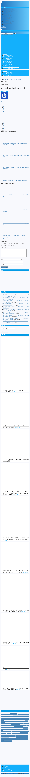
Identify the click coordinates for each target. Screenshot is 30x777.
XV (22, 714)
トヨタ (18, 727)
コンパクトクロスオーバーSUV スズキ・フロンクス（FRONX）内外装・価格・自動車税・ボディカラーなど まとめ (16, 493)
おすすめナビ (7, 719)
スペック (15, 725)
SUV (13, 714)
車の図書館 (3, 27)
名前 (2, 259)
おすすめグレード (21, 716)
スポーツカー (23, 725)
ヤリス (26, 731)
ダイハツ (6, 727)
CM (3, 714)
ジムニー (8, 723)
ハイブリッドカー (12, 729)
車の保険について (7, 12)
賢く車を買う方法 (7, 15)
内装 (4, 736)
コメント (3, 247)
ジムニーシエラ (14, 723)
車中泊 (8, 741)
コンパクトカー (19, 721)
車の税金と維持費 (7, 17)
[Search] (15, 33)
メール (2, 262)
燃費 (24, 736)
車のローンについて (8, 14)
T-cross (19, 714)
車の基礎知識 (6, 18)
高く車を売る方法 (7, 23)
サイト (2, 264)
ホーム (5, 54)
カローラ (11, 721)
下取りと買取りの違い (9, 21)
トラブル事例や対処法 (9, 10)
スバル (8, 725)
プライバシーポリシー (9, 770)
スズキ (21, 723)
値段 (24, 733)
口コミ (11, 736)
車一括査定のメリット (9, 20)
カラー (6, 721)
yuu (1, 101)
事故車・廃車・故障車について (11, 11)
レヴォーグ (14, 733)
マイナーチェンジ (7, 731)
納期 (12, 739)
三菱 (18, 733)
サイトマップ (6, 769)
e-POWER (7, 714)
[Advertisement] (15, 44)
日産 (18, 736)
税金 (5, 739)
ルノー (9, 733)
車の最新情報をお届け (7, 34)
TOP (4, 765)
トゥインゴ (11, 727)
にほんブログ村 (4, 332)
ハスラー (20, 729)
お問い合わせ (6, 24)
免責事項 (5, 766)
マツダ (14, 731)
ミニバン (20, 731)
